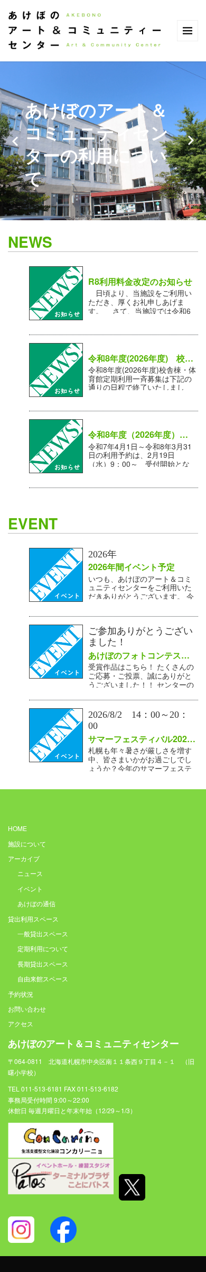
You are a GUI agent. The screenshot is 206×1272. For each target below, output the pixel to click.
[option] (103, 140)
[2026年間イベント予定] (56, 573)
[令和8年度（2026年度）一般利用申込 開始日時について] (56, 445)
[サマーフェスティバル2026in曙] (56, 733)
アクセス (20, 1023)
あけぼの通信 (36, 903)
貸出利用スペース (33, 918)
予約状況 (20, 993)
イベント (30, 888)
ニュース (30, 873)
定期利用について (42, 948)
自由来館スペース (42, 978)
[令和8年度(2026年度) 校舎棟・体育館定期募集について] (56, 368)
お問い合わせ (27, 1008)
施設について (27, 843)
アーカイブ (24, 858)
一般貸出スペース (42, 933)
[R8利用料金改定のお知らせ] (56, 292)
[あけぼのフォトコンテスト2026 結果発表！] (56, 650)
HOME (17, 828)
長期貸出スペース (42, 963)
